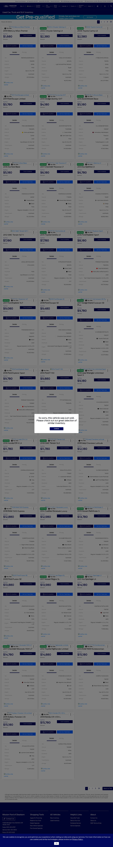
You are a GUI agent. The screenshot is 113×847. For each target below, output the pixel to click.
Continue (56, 428)
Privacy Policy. (77, 839)
